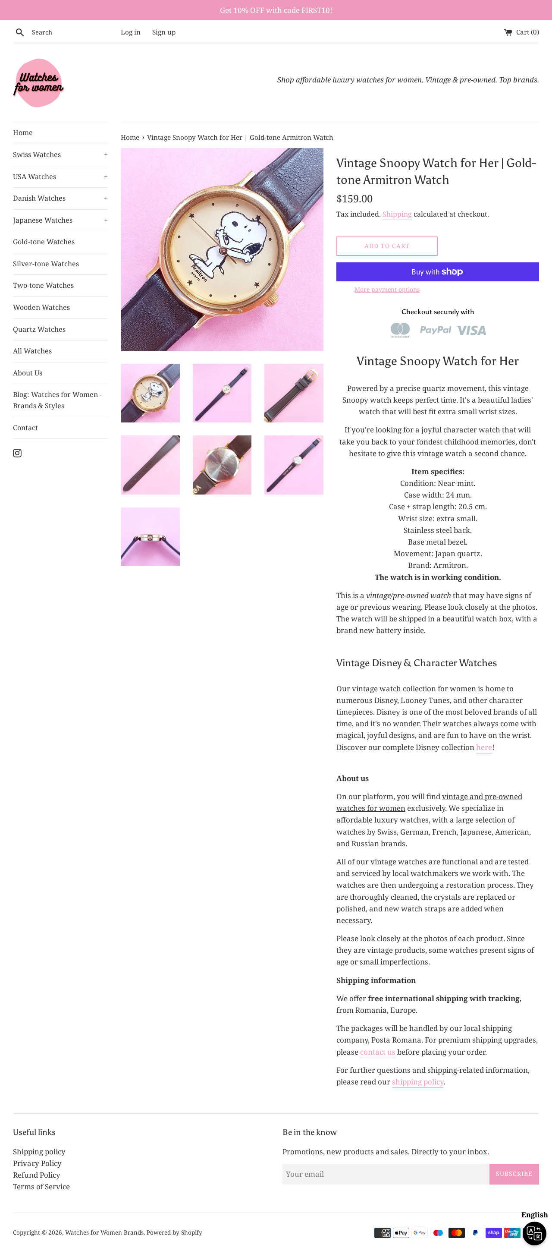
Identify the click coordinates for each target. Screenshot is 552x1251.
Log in (131, 32)
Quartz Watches (39, 329)
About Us (27, 373)
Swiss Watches (60, 154)
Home (23, 132)
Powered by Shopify (174, 1232)
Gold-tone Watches (44, 241)
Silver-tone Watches (46, 263)
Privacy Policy (37, 1163)
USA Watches (60, 176)
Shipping (397, 214)
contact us (377, 1052)
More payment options (387, 289)
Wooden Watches (41, 307)
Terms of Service (41, 1186)
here (484, 747)
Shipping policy (39, 1151)
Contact (25, 427)
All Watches (32, 351)
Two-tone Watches (43, 285)
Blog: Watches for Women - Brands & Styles (57, 400)
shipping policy (417, 1082)
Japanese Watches (60, 220)
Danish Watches (60, 198)
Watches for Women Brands (104, 1232)
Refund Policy (36, 1175)
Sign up (164, 32)
